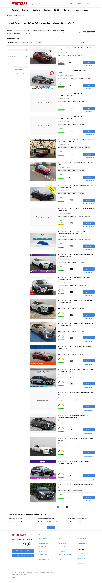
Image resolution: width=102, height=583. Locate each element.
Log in (88, 3)
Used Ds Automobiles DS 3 (15, 518)
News (77, 10)
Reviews (15, 10)
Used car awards (43, 554)
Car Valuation (62, 551)
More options (22, 74)
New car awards (43, 551)
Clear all (39, 42)
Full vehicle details (88, 66)
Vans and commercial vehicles (47, 549)
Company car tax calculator (66, 554)
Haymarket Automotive (28, 572)
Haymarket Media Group (47, 572)
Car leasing (61, 549)
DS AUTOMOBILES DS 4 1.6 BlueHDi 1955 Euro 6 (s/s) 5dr (75, 484)
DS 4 (32, 42)
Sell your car (62, 546)
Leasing (47, 10)
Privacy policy (81, 561)
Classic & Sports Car (44, 559)
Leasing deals (42, 546)
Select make (14, 53)
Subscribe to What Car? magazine (23, 555)
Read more (51, 527)
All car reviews (43, 538)
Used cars (36, 10)
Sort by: (83, 42)
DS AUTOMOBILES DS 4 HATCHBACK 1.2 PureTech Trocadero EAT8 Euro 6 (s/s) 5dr (73, 416)
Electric (56, 10)
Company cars (80, 3)
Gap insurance (62, 543)
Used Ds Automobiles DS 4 (15, 521)
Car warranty (62, 541)
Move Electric (42, 562)
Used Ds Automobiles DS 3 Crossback (77, 518)
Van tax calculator (63, 557)
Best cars (67, 10)
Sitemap (80, 541)
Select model (11, 56)
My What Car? (62, 559)
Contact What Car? (82, 543)
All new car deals (43, 541)
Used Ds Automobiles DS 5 (74, 521)
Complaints (81, 563)
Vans (71, 3)
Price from (9, 60)
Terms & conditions (83, 553)
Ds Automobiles (22, 42)
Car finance (61, 538)
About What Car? (82, 538)
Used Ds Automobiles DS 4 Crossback (47, 521)
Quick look (88, 62)
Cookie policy (81, 555)
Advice (85, 10)
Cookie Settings (82, 558)
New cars (25, 10)
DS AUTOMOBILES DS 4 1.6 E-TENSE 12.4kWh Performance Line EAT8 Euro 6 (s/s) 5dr (72, 232)
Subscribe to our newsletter (23, 551)
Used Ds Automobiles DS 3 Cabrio (46, 518)
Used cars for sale (43, 543)
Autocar (41, 557)
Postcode (10, 67)
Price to (8, 63)
